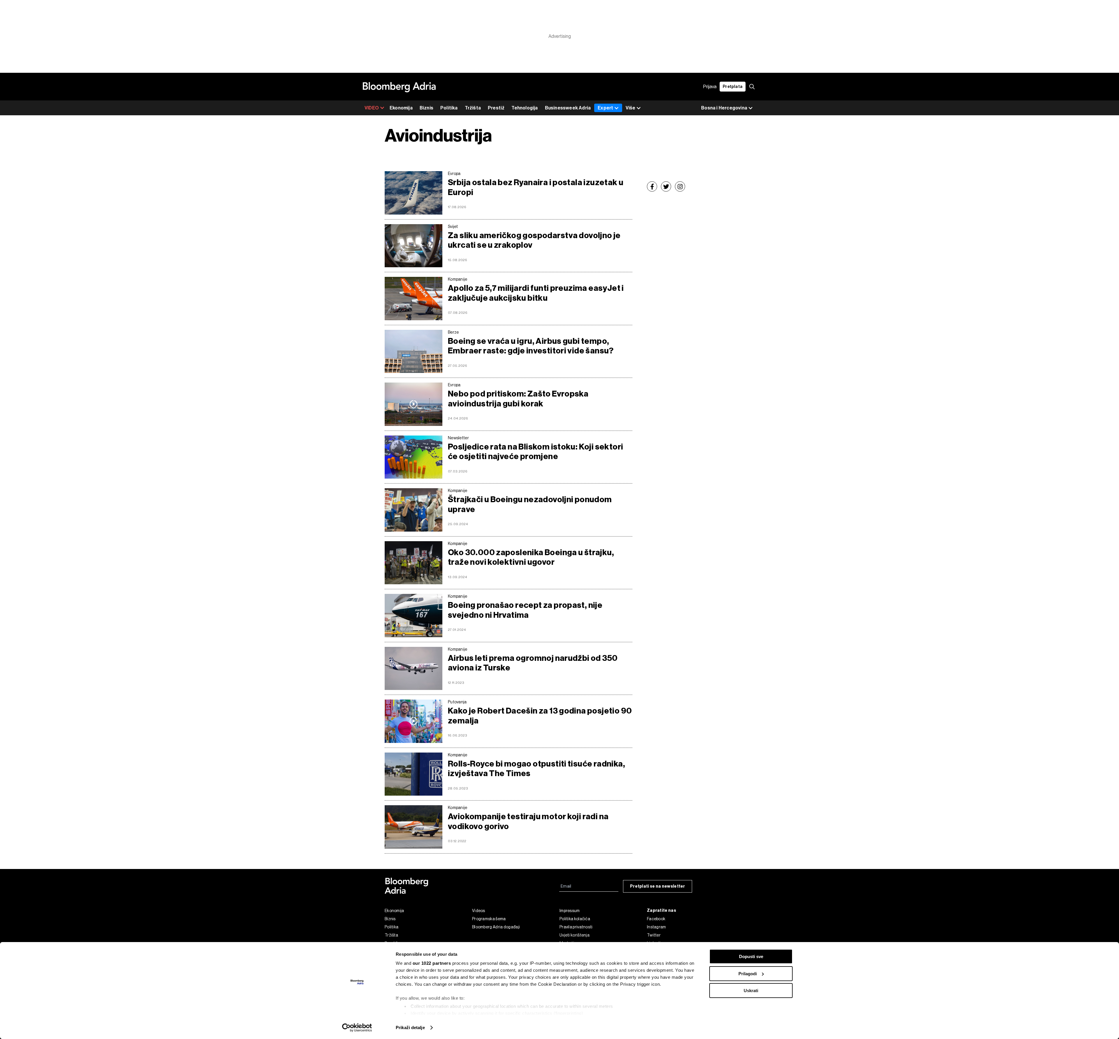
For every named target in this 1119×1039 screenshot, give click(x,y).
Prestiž (496, 108)
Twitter (654, 935)
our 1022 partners (432, 963)
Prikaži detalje (410, 1027)
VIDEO (372, 108)
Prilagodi (747, 973)
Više (630, 108)
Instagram (656, 927)
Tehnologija (524, 108)
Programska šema (489, 918)
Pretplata (733, 86)
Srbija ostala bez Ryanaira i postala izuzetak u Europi (535, 187)
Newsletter (458, 438)
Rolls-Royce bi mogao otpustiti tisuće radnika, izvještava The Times (536, 768)
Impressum (570, 910)
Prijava (710, 86)
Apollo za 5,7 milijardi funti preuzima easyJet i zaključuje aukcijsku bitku (536, 293)
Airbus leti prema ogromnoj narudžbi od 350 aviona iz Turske (532, 663)
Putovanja (457, 702)
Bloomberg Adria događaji (496, 927)
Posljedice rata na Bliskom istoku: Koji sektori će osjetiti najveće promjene (535, 451)
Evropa (454, 173)
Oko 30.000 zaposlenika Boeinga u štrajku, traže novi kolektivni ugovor (531, 557)
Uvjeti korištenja (575, 935)
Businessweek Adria (568, 108)
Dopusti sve (751, 956)
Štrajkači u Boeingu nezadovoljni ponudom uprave (530, 504)
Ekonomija (401, 108)
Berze (453, 332)
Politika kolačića (575, 918)
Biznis (426, 108)
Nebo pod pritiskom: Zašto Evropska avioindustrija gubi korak (518, 398)
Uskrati (751, 990)
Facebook (656, 918)
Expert (605, 108)
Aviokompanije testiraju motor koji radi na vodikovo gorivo (528, 821)
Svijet (453, 226)
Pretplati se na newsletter (657, 886)
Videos (478, 910)
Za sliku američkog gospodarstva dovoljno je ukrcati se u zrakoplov (534, 240)
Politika (449, 108)
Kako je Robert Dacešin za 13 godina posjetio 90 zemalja (540, 715)
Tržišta (473, 108)
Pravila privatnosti (576, 927)
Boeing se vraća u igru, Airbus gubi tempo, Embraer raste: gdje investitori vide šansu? (531, 346)
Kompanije (457, 279)
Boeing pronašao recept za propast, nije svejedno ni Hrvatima (525, 610)
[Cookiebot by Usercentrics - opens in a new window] (357, 1027)
